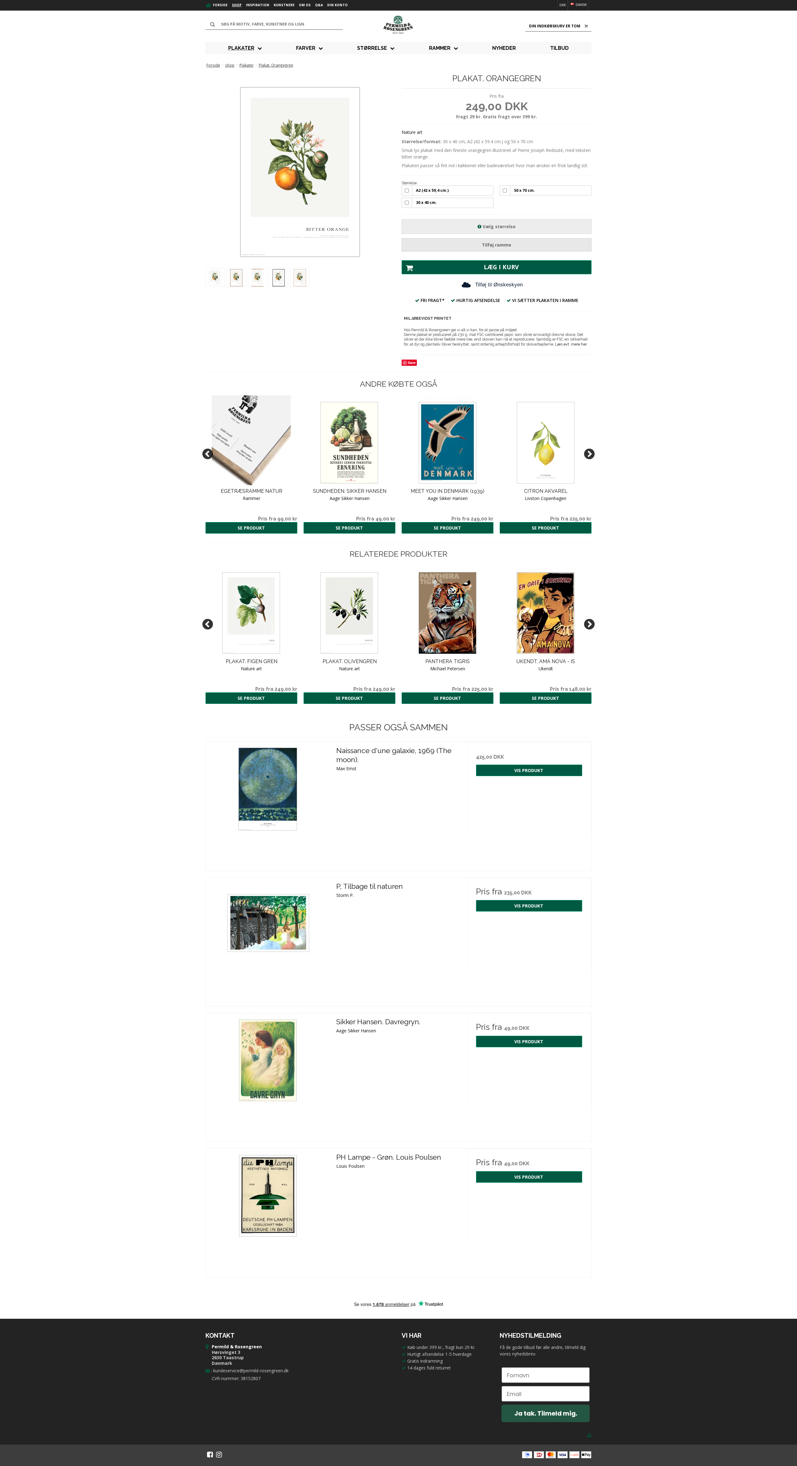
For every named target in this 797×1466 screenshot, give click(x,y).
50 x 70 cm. (524, 190)
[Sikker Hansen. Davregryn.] (268, 1075)
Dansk (581, 4)
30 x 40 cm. (426, 202)
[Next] (589, 454)
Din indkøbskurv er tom (554, 26)
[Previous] (207, 454)
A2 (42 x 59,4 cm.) (432, 190)
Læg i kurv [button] (501, 267)
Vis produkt (528, 770)
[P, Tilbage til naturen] (268, 940)
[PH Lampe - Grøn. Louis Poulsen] (268, 1210)
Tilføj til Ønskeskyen (499, 285)
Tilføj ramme (496, 245)
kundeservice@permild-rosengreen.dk (251, 1371)
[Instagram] (219, 1454)
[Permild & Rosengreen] (398, 25)
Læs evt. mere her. (571, 344)
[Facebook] (210, 1454)
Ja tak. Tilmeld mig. (545, 1413)
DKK (562, 5)
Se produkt (251, 528)
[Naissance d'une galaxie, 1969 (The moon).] (268, 804)
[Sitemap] (589, 1435)
